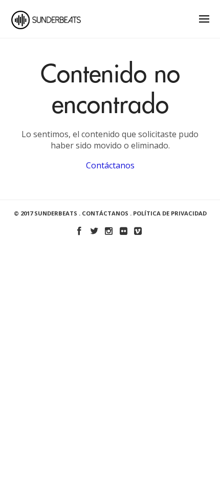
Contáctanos (110, 165)
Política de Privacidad (170, 213)
